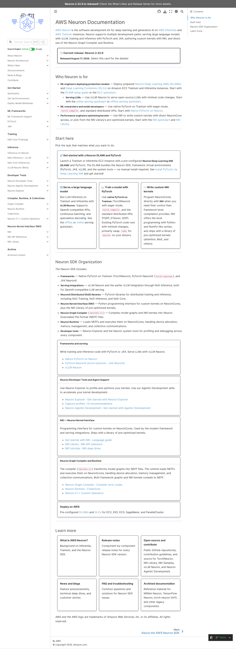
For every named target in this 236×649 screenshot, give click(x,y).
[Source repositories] (159, 11)
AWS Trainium (63, 34)
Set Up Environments (18, 98)
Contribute (13, 80)
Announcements (16, 70)
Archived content (16, 255)
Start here (195, 22)
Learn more (196, 31)
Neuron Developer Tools (20, 181)
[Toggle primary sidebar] (55, 11)
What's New (120, 3)
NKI (9, 232)
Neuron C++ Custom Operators (24, 218)
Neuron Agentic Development (23, 185)
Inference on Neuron (18, 153)
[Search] (182, 11)
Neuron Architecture (18, 60)
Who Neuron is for (200, 17)
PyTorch (12, 121)
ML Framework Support (20, 116)
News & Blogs (15, 75)
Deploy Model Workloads (20, 103)
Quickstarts (13, 93)
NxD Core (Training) (18, 139)
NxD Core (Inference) (19, 162)
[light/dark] (176, 11)
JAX (10, 126)
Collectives (13, 213)
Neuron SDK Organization (203, 26)
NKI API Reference (17, 237)
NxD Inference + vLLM (19, 157)
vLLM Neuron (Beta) (18, 167)
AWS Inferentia (167, 30)
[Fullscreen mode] (170, 11)
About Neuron (15, 55)
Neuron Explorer (16, 190)
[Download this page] (165, 11)
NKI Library (13, 241)
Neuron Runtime (16, 209)
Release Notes (141, 3)
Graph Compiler (16, 204)
